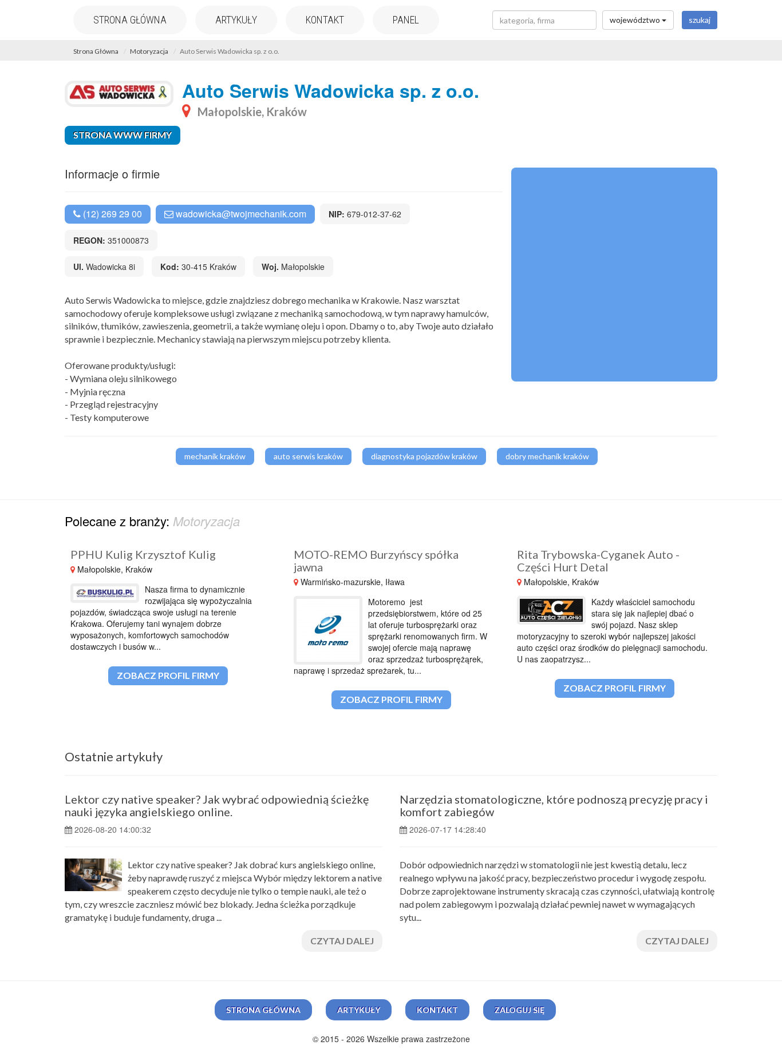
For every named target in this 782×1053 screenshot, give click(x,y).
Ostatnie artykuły (114, 756)
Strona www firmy (122, 134)
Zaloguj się (519, 1010)
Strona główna (130, 20)
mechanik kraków (215, 456)
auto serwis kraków (308, 456)
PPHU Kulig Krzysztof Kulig (143, 554)
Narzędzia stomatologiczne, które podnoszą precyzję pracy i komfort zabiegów (554, 805)
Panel (406, 20)
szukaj (699, 20)
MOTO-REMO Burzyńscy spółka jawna (376, 560)
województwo (636, 20)
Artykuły (236, 20)
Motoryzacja (149, 51)
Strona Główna (96, 51)
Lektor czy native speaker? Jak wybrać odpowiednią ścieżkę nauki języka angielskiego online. (217, 805)
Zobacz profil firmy (168, 675)
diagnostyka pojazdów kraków (424, 456)
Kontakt (325, 20)
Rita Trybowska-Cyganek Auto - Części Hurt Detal (598, 560)
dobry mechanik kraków (547, 456)
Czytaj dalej (342, 940)
